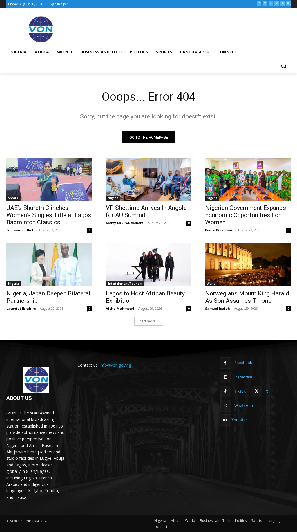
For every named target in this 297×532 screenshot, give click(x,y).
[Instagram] (265, 3)
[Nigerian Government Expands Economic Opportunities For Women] (248, 179)
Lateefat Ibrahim (21, 308)
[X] (276, 3)
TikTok (240, 391)
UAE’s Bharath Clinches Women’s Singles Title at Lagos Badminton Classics (48, 215)
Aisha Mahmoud (120, 308)
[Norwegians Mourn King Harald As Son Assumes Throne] (248, 264)
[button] (284, 66)
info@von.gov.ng (115, 365)
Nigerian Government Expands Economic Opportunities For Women (245, 215)
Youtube (239, 419)
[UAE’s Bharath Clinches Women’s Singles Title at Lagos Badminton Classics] (49, 179)
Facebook (243, 362)
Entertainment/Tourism (125, 284)
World (211, 284)
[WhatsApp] (282, 3)
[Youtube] (288, 3)
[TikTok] (271, 3)
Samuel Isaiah (217, 308)
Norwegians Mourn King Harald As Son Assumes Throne (247, 297)
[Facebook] (259, 3)
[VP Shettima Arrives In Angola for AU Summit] (148, 179)
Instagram (243, 377)
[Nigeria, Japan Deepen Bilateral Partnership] (49, 264)
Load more (146, 321)
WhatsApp (243, 405)
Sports (13, 198)
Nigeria (113, 198)
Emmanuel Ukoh (20, 230)
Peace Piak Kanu (219, 230)
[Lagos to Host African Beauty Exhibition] (148, 264)
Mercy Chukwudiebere (125, 223)
